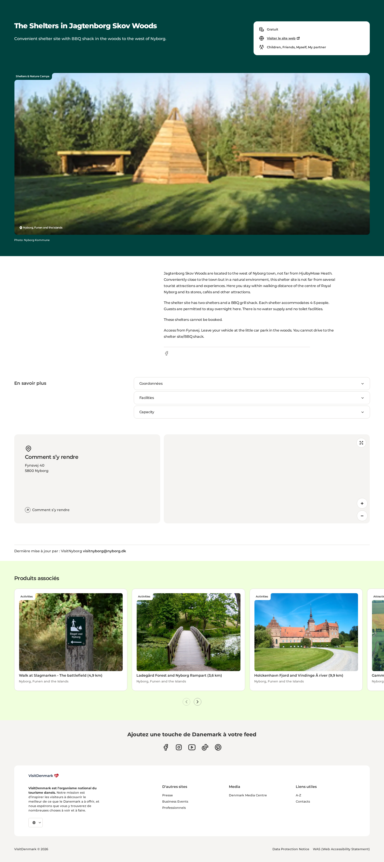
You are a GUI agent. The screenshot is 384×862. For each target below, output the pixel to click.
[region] (267, 478)
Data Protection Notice (290, 849)
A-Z (298, 795)
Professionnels (174, 808)
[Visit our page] (179, 747)
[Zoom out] (362, 515)
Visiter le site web (281, 38)
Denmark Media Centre (248, 795)
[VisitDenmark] (43, 775)
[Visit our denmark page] (166, 747)
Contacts (303, 801)
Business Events (175, 801)
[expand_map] (361, 443)
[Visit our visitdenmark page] (192, 747)
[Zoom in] (362, 503)
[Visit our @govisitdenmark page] (205, 747)
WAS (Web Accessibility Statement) (341, 849)
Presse (167, 795)
